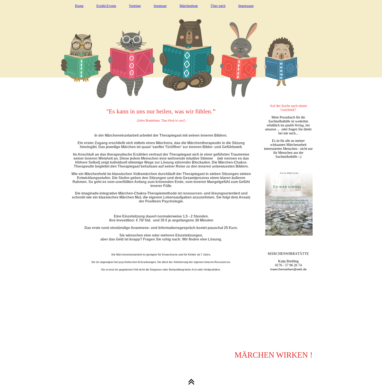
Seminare (160, 6)
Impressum (246, 6)
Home (79, 6)
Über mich (218, 6)
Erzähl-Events (106, 6)
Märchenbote (189, 6)
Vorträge (135, 6)
